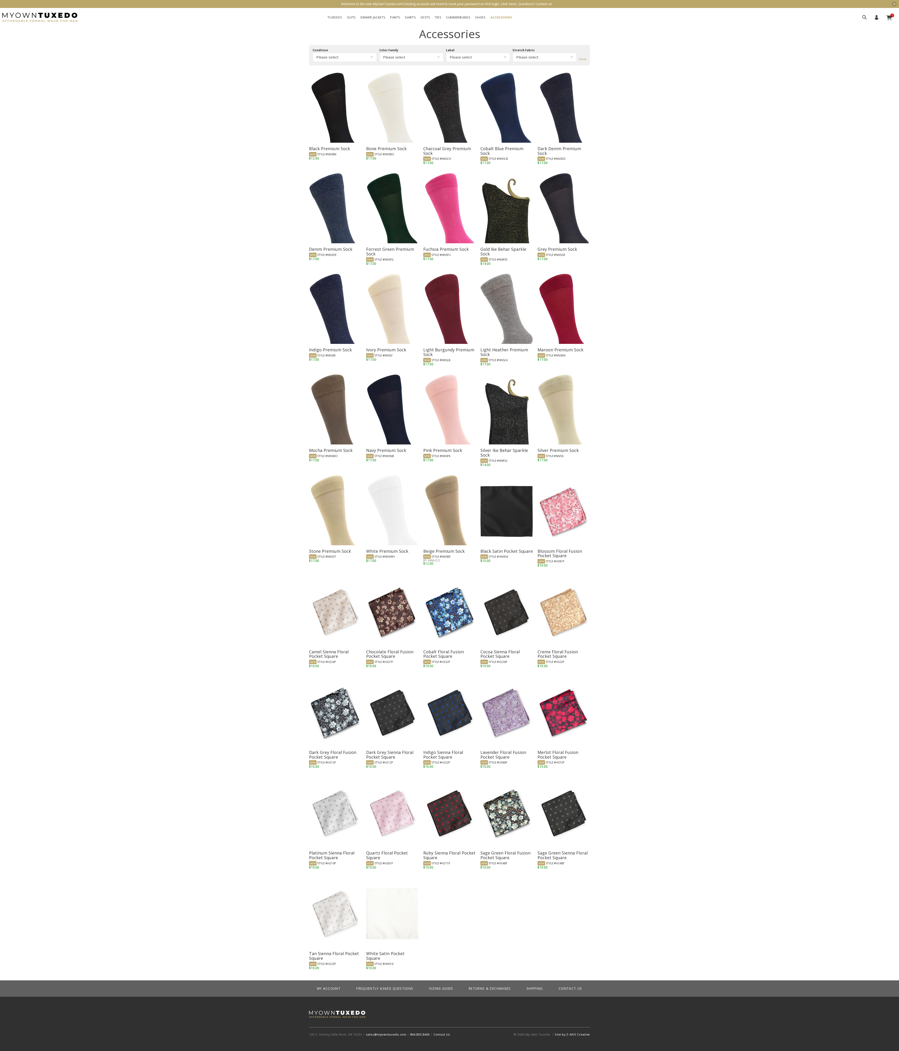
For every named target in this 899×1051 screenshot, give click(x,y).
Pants (395, 17)
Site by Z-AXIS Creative (572, 1034)
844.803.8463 (420, 1034)
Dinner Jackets (373, 17)
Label (450, 50)
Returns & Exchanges (490, 988)
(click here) (508, 4)
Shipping (535, 988)
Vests (425, 17)
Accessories (501, 17)
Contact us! (544, 4)
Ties (438, 17)
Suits (351, 17)
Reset (582, 59)
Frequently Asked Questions (384, 988)
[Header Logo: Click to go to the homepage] (39, 17)
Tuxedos (335, 17)
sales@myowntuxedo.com (386, 1034)
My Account (876, 17)
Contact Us (570, 988)
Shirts (410, 17)
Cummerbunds (458, 17)
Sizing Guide (441, 988)
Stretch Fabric (523, 50)
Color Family (388, 50)
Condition (320, 50)
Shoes (480, 17)
